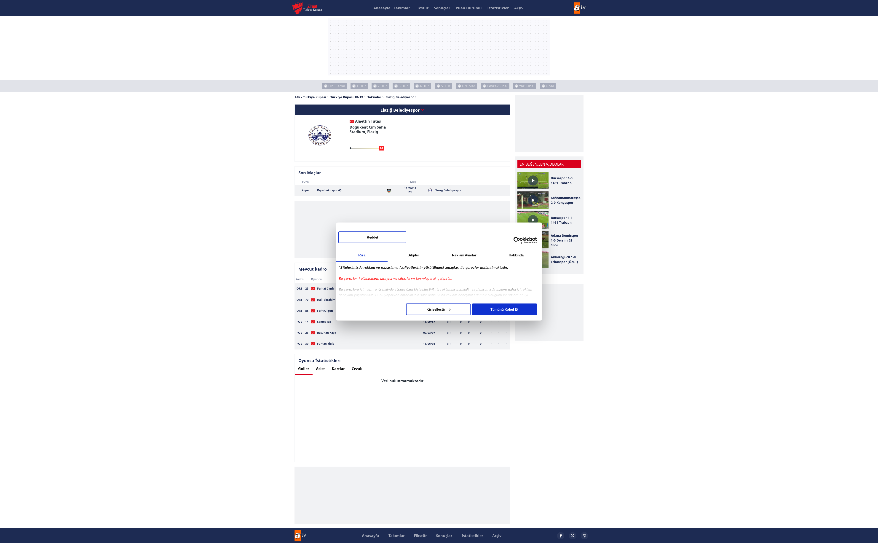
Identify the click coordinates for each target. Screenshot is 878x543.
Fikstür (421, 8)
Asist (320, 369)
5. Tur (445, 86)
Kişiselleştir (435, 309)
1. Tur (361, 86)
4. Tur (424, 86)
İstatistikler (498, 8)
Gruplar (468, 86)
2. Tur (382, 86)
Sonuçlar (442, 8)
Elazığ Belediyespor (400, 97)
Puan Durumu (469, 8)
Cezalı (357, 369)
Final (550, 86)
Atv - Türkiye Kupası (310, 97)
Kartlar (338, 369)
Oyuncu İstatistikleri (319, 360)
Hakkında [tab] (516, 255)
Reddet (372, 237)
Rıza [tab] (361, 255)
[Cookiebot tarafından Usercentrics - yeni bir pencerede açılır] (517, 240)
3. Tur (403, 86)
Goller (303, 369)
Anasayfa (382, 8)
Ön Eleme (336, 86)
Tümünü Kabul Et (504, 309)
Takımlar (402, 8)
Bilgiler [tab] (413, 255)
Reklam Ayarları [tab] (464, 255)
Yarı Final (526, 86)
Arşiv (518, 8)
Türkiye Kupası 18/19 (346, 97)
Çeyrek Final (497, 86)
